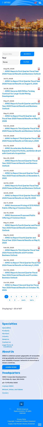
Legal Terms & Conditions (7, 346)
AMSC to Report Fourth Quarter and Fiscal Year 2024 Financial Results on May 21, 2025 (21, 240)
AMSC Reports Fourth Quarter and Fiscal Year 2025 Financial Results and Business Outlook (21, 106)
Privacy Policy (21, 419)
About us (5, 339)
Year (4, 58)
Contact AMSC (8, 386)
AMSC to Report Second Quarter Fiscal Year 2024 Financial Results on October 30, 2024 (20, 287)
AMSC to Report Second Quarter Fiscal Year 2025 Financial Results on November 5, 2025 (21, 175)
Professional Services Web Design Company (10, 409)
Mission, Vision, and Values (12, 389)
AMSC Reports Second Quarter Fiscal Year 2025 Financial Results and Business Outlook (19, 163)
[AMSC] (6, 3)
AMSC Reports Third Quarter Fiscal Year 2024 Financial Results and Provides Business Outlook (20, 252)
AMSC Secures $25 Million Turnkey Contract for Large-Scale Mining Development (18, 93)
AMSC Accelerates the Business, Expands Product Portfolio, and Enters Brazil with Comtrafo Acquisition (21, 150)
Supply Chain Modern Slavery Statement (21, 424)
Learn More (11, 367)
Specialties (6, 328)
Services (5, 333)
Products (5, 331)
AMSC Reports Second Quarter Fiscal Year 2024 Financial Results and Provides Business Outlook (19, 275)
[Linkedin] (21, 404)
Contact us (6, 342)
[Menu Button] (40, 3)
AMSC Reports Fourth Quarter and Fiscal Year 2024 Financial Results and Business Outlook (21, 227)
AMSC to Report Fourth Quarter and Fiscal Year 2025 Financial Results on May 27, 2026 (21, 118)
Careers (5, 336)
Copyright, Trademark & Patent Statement (21, 421)
